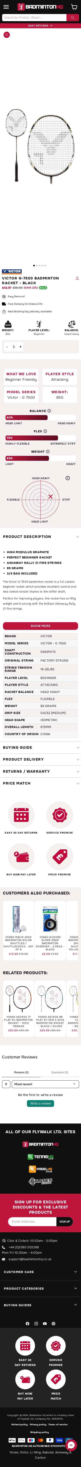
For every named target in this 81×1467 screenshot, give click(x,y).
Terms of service (57, 1424)
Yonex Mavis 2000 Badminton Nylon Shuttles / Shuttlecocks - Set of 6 (18, 943)
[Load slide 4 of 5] (42, 265)
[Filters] (6, 1084)
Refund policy (19, 1424)
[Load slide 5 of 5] (45, 265)
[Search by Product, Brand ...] (72, 17)
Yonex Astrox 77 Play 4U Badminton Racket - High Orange (18, 1022)
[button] (6, 7)
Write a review (40, 1103)
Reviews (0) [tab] (21, 1072)
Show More (40, 626)
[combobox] (40, 17)
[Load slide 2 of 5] (37, 265)
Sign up (64, 1221)
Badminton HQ (37, 1415)
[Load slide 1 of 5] (34, 265)
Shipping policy (39, 1432)
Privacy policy (38, 1424)
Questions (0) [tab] (59, 1072)
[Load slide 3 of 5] (39, 265)
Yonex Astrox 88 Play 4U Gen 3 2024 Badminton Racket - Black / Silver (50, 1022)
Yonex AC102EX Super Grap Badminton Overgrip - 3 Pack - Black (50, 943)
